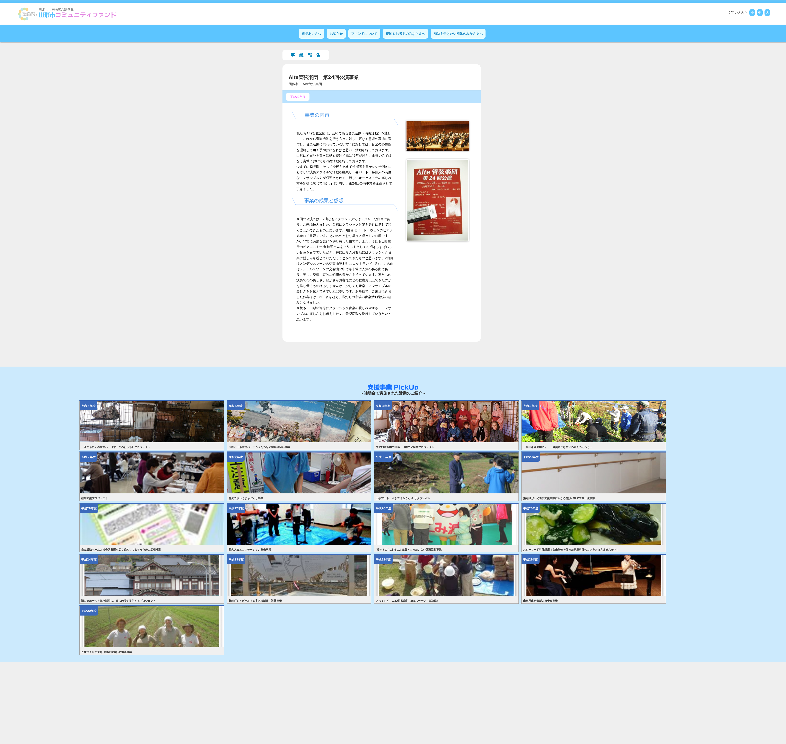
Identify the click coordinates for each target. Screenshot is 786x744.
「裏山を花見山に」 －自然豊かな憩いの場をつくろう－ (557, 447)
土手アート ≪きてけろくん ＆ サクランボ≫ (403, 498)
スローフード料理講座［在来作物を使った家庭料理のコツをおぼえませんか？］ (571, 549)
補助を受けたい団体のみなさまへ (458, 34)
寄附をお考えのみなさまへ (405, 34)
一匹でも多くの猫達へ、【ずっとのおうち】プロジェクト (115, 447)
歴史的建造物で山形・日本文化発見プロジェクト (405, 447)
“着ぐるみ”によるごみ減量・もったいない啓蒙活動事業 (409, 549)
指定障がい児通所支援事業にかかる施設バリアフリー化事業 (559, 498)
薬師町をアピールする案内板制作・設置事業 (255, 600)
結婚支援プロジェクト (94, 498)
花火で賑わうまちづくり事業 (246, 498)
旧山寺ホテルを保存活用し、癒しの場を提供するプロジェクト (118, 600)
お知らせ (336, 34)
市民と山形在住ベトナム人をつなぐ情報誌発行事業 (259, 447)
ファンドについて (364, 34)
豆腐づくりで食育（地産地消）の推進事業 (106, 652)
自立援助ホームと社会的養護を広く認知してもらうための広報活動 (121, 549)
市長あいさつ (311, 34)
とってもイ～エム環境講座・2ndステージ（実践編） (407, 600)
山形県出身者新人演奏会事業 (540, 600)
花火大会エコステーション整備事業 (250, 549)
